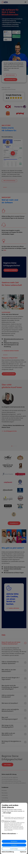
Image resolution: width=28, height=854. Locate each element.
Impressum (23, 852)
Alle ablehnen (14, 845)
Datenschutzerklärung (8, 852)
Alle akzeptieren (14, 841)
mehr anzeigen (7, 813)
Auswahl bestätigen (14, 848)
